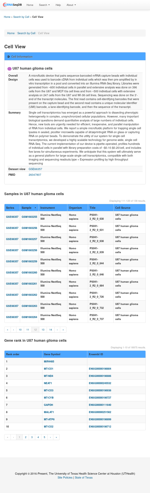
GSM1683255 (29, 217)
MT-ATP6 (49, 419)
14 (50, 329)
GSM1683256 (29, 228)
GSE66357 (35, 169)
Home (30, 5)
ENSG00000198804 (100, 368)
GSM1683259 (29, 261)
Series (10, 208)
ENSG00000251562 (100, 412)
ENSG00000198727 (100, 397)
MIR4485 (49, 361)
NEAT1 (48, 383)
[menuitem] (30, 5)
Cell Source (122, 208)
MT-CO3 (48, 390)
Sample (26, 208)
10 (20, 329)
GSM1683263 (29, 306)
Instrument (47, 208)
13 (43, 329)
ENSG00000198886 (100, 376)
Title (93, 208)
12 (35, 329)
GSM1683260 (29, 272)
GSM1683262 (29, 295)
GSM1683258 (29, 250)
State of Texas (84, 477)
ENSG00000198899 (100, 419)
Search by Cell (21, 17)
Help (58, 5)
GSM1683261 (29, 283)
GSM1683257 (29, 239)
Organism (75, 208)
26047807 (35, 175)
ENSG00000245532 (100, 383)
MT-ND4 (48, 376)
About (70, 5)
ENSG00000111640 (100, 405)
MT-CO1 (48, 368)
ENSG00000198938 (100, 390)
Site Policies (65, 477)
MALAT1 (49, 412)
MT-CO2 (48, 426)
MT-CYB (49, 397)
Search (43, 5)
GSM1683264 (29, 317)
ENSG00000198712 (100, 426)
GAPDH (48, 405)
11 (27, 329)
